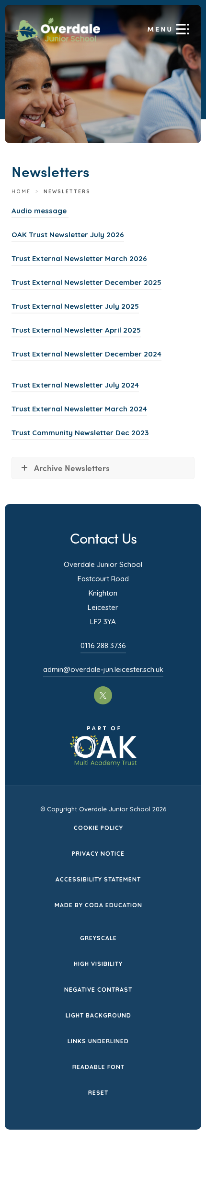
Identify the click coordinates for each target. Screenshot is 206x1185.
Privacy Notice (98, 853)
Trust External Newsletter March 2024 (79, 410)
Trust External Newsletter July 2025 (75, 308)
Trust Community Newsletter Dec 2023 (80, 434)
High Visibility (98, 963)
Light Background (98, 1015)
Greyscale (98, 938)
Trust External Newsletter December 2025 (86, 284)
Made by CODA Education (98, 906)
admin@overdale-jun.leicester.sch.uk (103, 669)
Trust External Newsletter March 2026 (79, 260)
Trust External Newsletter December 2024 (86, 355)
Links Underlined (98, 1041)
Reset (98, 1092)
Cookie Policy (98, 827)
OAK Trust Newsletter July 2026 (67, 236)
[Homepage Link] (58, 38)
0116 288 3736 (103, 645)
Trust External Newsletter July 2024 (75, 386)
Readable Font (98, 1066)
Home (21, 192)
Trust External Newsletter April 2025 (76, 331)
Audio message (40, 212)
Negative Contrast (98, 989)
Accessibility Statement (98, 879)
